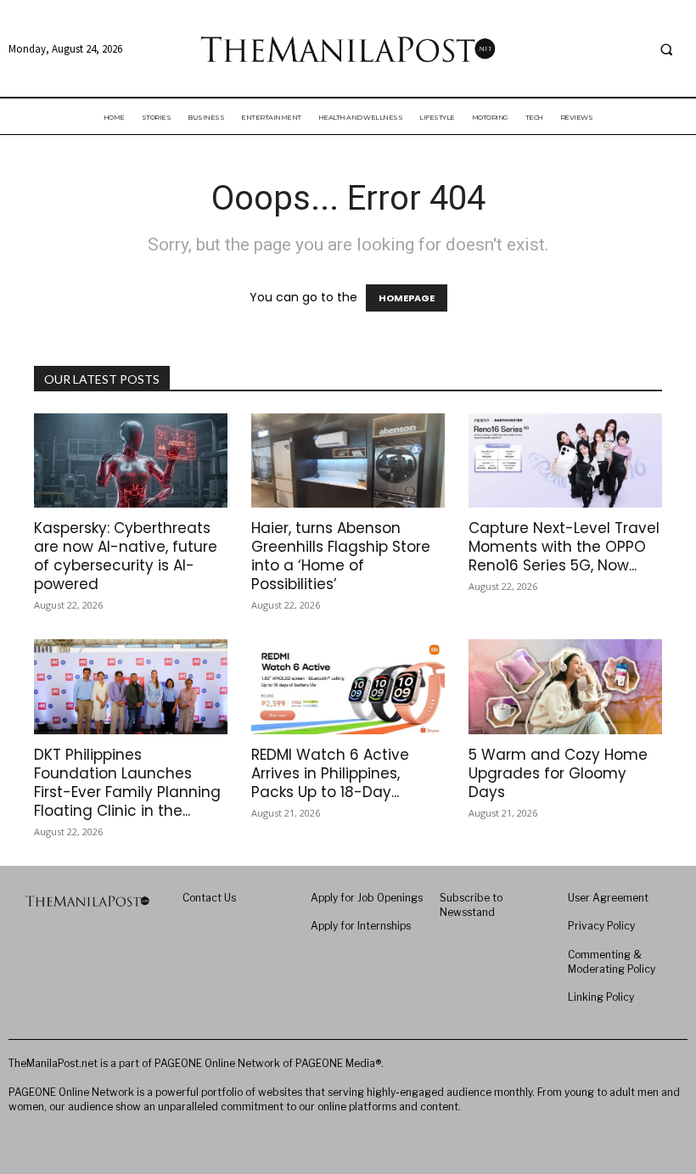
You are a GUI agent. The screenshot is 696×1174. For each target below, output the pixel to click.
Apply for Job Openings (367, 897)
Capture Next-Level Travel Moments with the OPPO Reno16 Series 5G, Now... (564, 547)
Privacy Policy (601, 925)
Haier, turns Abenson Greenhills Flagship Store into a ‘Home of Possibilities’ (340, 556)
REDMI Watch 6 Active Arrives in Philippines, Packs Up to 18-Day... (330, 773)
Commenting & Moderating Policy (611, 961)
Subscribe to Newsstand (471, 904)
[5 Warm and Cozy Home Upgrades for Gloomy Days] (565, 686)
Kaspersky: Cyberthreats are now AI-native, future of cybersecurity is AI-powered (125, 556)
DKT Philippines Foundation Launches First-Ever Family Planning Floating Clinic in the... (127, 782)
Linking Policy (601, 997)
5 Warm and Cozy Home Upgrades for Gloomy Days (558, 773)
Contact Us (209, 897)
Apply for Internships (361, 925)
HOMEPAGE (407, 298)
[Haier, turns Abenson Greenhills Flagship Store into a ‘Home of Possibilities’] (348, 460)
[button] (666, 49)
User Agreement (608, 897)
